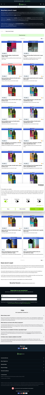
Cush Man (15, 17)
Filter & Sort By (22, 35)
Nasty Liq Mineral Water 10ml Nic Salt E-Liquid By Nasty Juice (33, 108)
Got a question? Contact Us (21, 312)
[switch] (17, 201)
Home (2, 31)
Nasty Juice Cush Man (21, 271)
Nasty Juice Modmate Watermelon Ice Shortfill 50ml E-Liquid (32, 238)
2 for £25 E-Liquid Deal (12, 279)
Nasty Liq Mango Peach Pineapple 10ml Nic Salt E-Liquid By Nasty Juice (33, 152)
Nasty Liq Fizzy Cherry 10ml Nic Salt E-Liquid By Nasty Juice (10, 86)
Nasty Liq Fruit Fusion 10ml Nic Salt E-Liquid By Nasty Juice (10, 217)
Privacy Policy (17, 303)
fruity (15, 15)
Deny (8, 208)
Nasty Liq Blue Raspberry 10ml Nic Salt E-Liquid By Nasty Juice (33, 86)
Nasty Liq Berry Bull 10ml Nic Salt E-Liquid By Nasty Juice (33, 65)
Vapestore (21, 391)
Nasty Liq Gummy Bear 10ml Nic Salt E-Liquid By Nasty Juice (11, 152)
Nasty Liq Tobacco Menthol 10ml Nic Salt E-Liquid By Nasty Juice (11, 65)
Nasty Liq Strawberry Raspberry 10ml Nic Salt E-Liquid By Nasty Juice (32, 129)
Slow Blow (9, 19)
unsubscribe (29, 301)
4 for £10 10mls (10, 24)
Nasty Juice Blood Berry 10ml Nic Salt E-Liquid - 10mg (10, 42)
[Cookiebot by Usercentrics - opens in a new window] (39, 185)
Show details (39, 205)
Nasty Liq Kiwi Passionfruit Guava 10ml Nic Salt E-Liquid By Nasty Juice (33, 174)
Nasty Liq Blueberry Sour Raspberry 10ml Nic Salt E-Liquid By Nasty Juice (11, 129)
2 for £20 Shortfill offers (20, 23)
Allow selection (23, 208)
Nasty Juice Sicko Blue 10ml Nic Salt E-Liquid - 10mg (32, 42)
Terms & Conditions (11, 303)
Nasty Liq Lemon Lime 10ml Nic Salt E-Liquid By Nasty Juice (10, 174)
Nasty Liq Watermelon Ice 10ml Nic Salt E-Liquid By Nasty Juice (11, 108)
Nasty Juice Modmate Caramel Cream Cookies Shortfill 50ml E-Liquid (10, 238)
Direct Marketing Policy (26, 303)
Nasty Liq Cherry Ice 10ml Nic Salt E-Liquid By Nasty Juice (32, 217)
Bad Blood (29, 17)
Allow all (36, 208)
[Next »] (41, 38)
